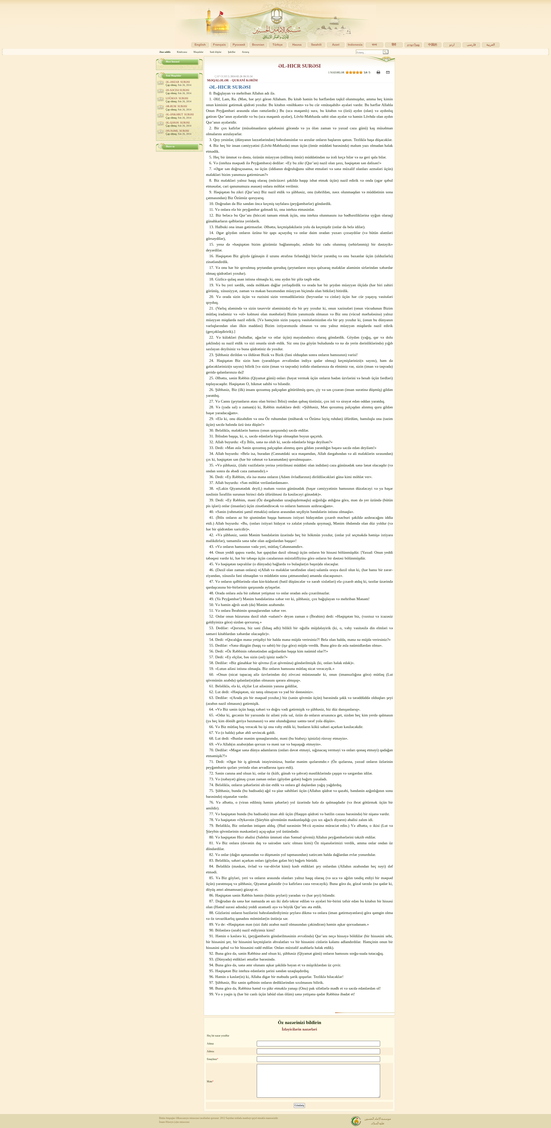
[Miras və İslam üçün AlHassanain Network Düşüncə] (275, 24)
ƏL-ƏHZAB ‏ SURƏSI (178, 82)
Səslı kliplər (215, 52)
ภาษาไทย (413, 45)
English (200, 44)
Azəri (335, 44)
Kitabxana (182, 52)
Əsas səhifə (164, 52)
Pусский (239, 44)
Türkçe (277, 44)
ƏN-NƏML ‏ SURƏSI (177, 130)
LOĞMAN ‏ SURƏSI (177, 98)
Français (219, 44)
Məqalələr (198, 52)
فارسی (471, 44)
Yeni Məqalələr (173, 75)
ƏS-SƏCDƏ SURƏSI (177, 90)
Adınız (210, 1043)
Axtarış (245, 52)
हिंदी (394, 44)
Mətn (209, 1081)
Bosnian (258, 44)
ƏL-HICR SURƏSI (299, 66)
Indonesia (355, 44)
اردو (452, 44)
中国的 (432, 44)
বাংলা (374, 44)
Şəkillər (231, 52)
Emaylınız (212, 1059)
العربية (490, 44)
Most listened (172, 61)
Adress (210, 1051)
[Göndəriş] (388, 74)
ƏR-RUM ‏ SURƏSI (176, 106)
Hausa (297, 44)
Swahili (316, 44)
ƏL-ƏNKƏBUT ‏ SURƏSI (180, 114)
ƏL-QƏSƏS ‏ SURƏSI (178, 122)
